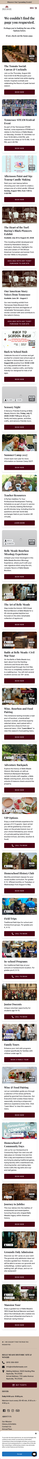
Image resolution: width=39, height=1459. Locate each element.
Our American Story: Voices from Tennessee (17, 292)
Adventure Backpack (16, 765)
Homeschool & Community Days (14, 1144)
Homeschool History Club (19, 873)
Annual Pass (7, 1429)
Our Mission (7, 1421)
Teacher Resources (15, 495)
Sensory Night (12, 407)
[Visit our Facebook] (4, 1410)
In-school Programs (15, 961)
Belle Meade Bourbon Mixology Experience (16, 552)
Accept (19, 1454)
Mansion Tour (12, 1305)
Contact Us (6, 1427)
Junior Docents (13, 1004)
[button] (36, 1433)
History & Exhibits (9, 1424)
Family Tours (11, 1044)
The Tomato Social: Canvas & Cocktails (15, 67)
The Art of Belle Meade (17, 604)
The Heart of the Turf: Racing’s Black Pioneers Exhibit (18, 231)
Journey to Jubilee (14, 1204)
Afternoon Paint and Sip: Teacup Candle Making (18, 177)
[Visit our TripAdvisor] (18, 1410)
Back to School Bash (15, 351)
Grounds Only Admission (18, 1252)
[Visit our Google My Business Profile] (8, 1410)
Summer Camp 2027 (15, 455)
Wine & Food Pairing (16, 1087)
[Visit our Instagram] (12, 1410)
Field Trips (10, 918)
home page (28, 36)
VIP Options (11, 817)
